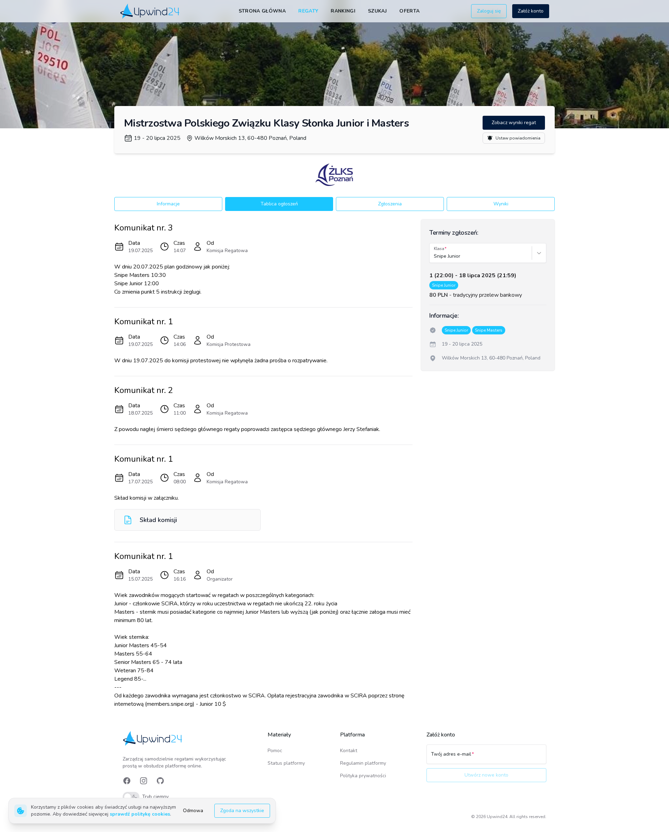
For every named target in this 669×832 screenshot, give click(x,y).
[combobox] (434, 256)
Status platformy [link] (286, 763)
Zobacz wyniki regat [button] (514, 122)
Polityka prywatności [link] (363, 775)
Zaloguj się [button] (489, 11)
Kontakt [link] (348, 750)
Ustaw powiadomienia (517, 138)
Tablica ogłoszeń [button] (279, 204)
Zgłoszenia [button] (390, 204)
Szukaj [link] (377, 11)
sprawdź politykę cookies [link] (140, 814)
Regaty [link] (308, 11)
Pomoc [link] (275, 750)
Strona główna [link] (262, 11)
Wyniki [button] (500, 204)
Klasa (439, 248)
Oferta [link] (409, 11)
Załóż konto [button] (531, 11)
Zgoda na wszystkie (242, 810)
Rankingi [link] (343, 11)
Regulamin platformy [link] (363, 763)
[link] (150, 11)
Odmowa (193, 810)
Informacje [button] (168, 204)
